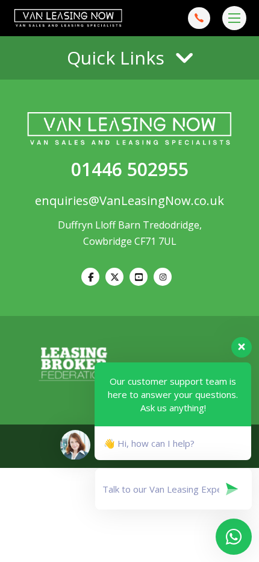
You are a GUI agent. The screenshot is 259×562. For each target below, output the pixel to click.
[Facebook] (90, 277)
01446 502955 (130, 169)
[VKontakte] (139, 277)
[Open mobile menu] (234, 18)
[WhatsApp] (163, 277)
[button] (129, 58)
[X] (114, 277)
